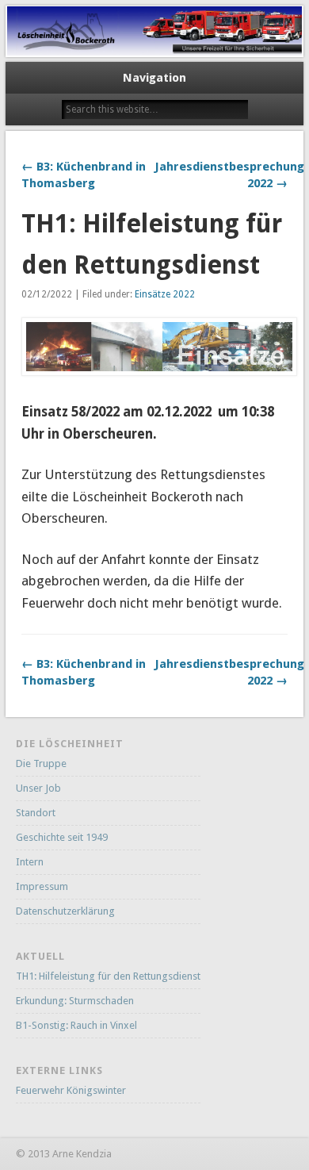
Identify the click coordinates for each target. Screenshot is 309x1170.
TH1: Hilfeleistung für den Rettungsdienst (108, 976)
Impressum (42, 886)
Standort (35, 813)
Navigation (154, 78)
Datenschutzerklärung (65, 911)
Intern (30, 862)
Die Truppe (41, 763)
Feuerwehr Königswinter (71, 1090)
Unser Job (38, 788)
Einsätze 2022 (165, 294)
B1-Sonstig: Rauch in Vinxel (76, 1025)
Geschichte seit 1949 (62, 837)
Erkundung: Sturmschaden (75, 1001)
